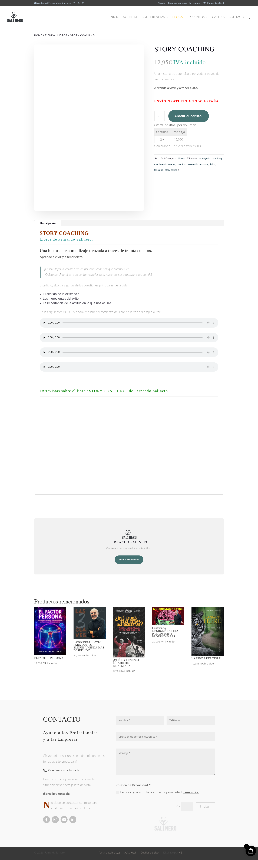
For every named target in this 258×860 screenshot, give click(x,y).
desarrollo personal (197, 164)
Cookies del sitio (149, 852)
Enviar (205, 806)
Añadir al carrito (187, 116)
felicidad (158, 169)
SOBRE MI (130, 17)
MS (180, 852)
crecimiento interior (164, 164)
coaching (217, 158)
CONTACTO (237, 17)
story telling (171, 169)
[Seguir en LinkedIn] (72, 819)
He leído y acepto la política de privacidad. (159, 792)
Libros (62, 35)
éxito (212, 164)
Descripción (48, 223)
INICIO (114, 17)
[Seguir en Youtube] (64, 819)
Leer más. (191, 792)
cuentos (181, 164)
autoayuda (204, 158)
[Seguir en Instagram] (55, 819)
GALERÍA (218, 17)
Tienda (162, 3)
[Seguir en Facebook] (46, 819)
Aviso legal (130, 852)
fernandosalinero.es (109, 852)
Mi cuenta (194, 3)
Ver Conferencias (129, 559)
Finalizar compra (177, 3)
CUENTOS (197, 17)
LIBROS (177, 17)
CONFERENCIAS (153, 17)
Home (38, 35)
